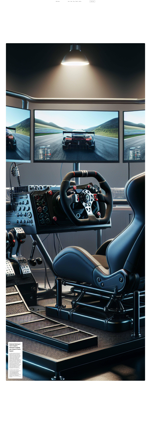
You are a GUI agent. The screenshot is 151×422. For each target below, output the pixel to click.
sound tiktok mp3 (14, 372)
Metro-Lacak (57, 1)
